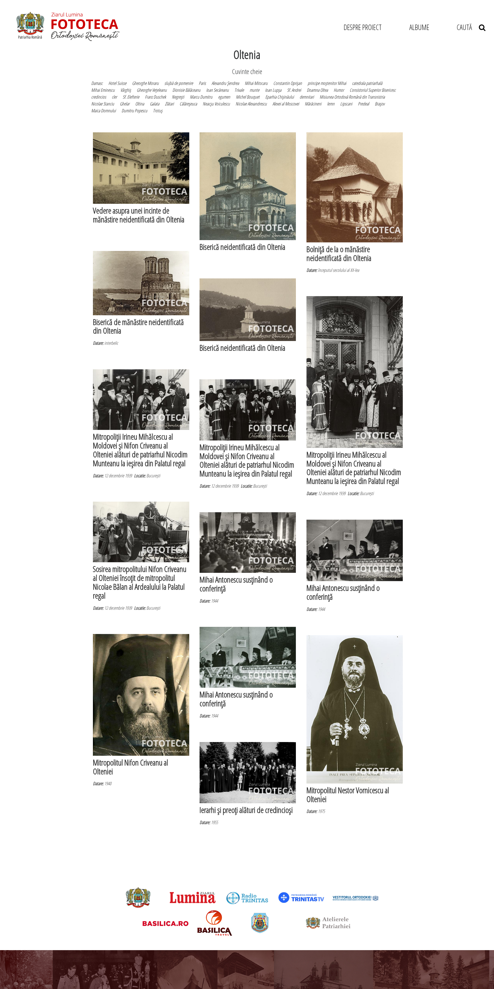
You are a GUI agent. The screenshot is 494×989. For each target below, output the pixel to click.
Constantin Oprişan (287, 83)
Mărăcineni (313, 104)
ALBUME (419, 27)
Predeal (363, 104)
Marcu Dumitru (201, 97)
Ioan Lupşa (273, 90)
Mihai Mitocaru (256, 83)
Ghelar (125, 104)
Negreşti (178, 97)
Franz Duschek (155, 97)
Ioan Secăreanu (217, 90)
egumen (224, 97)
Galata (154, 104)
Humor (339, 90)
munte (254, 90)
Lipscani (346, 104)
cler (114, 97)
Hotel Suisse (117, 83)
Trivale (239, 90)
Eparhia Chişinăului (279, 97)
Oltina (139, 104)
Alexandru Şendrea (225, 83)
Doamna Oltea (317, 90)
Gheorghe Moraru (145, 83)
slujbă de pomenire (178, 83)
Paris (202, 83)
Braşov (380, 104)
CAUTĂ (468, 27)
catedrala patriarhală (367, 83)
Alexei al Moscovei (285, 104)
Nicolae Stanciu (102, 104)
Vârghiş (125, 90)
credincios (98, 97)
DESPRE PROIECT (363, 27)
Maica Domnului (103, 110)
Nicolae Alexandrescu (251, 104)
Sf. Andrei (294, 90)
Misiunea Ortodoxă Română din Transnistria (352, 97)
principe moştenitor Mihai (327, 83)
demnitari (307, 97)
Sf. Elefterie (131, 97)
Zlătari (169, 104)
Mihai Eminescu (103, 90)
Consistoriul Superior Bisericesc (373, 90)
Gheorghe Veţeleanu (152, 90)
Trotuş (157, 110)
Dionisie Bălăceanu (186, 90)
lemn (330, 104)
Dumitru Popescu (134, 110)
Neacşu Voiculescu (216, 104)
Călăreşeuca (188, 104)
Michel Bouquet (248, 97)
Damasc (97, 83)
